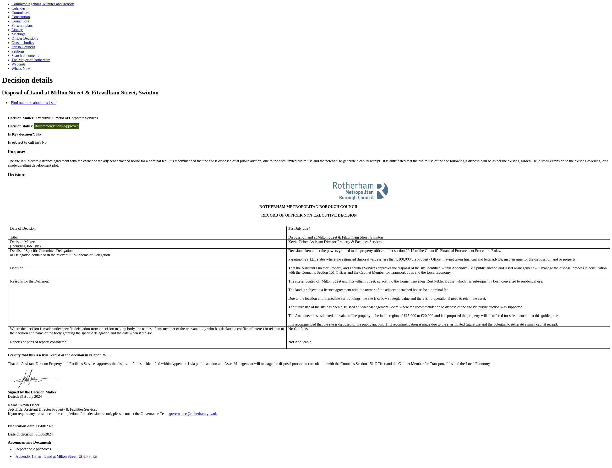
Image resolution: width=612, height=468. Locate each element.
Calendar (18, 8)
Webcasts (18, 64)
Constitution (20, 17)
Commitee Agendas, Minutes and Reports (42, 4)
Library (17, 30)
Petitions (17, 51)
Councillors (20, 21)
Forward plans (22, 25)
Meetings (18, 34)
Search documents (25, 56)
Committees (20, 13)
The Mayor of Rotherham (30, 60)
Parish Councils (23, 47)
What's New (20, 68)
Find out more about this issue (33, 103)
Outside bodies (22, 43)
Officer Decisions (24, 38)
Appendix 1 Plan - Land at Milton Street (56, 456)
